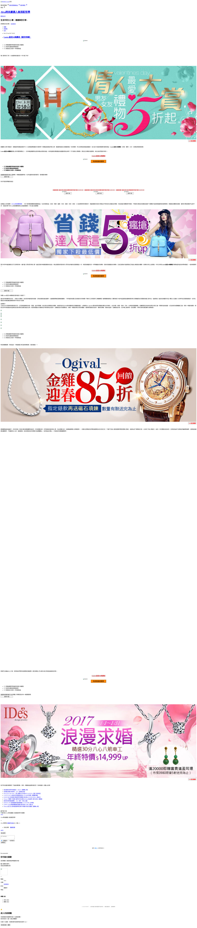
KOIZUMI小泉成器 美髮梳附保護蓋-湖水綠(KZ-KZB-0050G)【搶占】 (22, 797)
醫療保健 (12, 827)
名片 (5, 30)
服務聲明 (113, 906)
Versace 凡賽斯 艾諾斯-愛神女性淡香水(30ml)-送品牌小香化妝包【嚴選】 (23, 799)
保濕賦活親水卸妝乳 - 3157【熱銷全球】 (15, 791)
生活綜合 (13, 24)
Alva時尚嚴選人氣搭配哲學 (15, 12)
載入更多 (3, 833)
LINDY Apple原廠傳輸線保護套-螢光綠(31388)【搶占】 (18, 804)
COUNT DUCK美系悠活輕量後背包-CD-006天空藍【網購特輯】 (21, 795)
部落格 (5, 28)
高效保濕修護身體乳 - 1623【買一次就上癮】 (16, 801)
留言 (12, 823)
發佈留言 (3, 842)
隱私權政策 (107, 906)
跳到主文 (3, 16)
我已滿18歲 (3, 925)
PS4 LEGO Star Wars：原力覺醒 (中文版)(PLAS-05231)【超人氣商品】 (22, 793)
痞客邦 (9, 823)
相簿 (5, 27)
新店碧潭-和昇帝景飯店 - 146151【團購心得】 (16, 789)
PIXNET (87, 906)
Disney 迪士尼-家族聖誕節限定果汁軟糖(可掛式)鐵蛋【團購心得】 (21, 806)
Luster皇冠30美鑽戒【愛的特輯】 (17, 37)
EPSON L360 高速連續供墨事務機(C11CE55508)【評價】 (19, 802)
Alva (2, 814)
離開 (9, 925)
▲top (2, 830)
